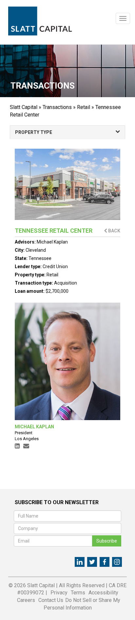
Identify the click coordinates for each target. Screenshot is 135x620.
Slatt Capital (23, 107)
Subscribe (106, 541)
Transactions (57, 107)
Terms (78, 592)
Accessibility (103, 592)
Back (113, 230)
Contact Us (50, 600)
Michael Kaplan (52, 242)
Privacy (59, 592)
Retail (83, 107)
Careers (26, 600)
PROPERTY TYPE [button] (33, 132)
